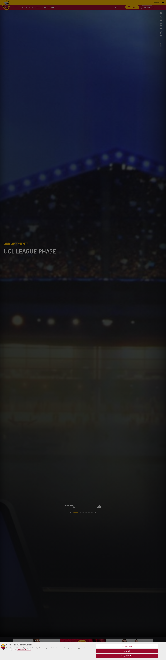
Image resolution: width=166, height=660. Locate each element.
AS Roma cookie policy (24, 650)
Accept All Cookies (127, 656)
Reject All (127, 651)
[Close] (163, 651)
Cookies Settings (127, 646)
